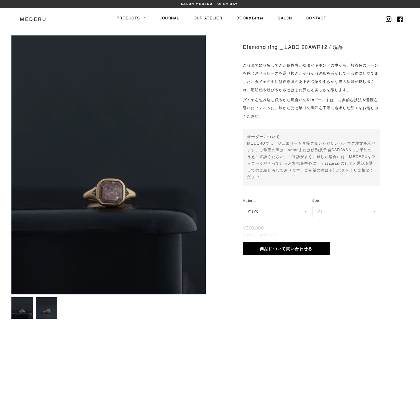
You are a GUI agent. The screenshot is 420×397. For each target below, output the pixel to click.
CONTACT (316, 18)
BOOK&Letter (250, 18)
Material (250, 200)
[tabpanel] (108, 164)
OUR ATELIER (208, 18)
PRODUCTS (129, 18)
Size (315, 200)
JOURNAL (169, 18)
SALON (285, 18)
